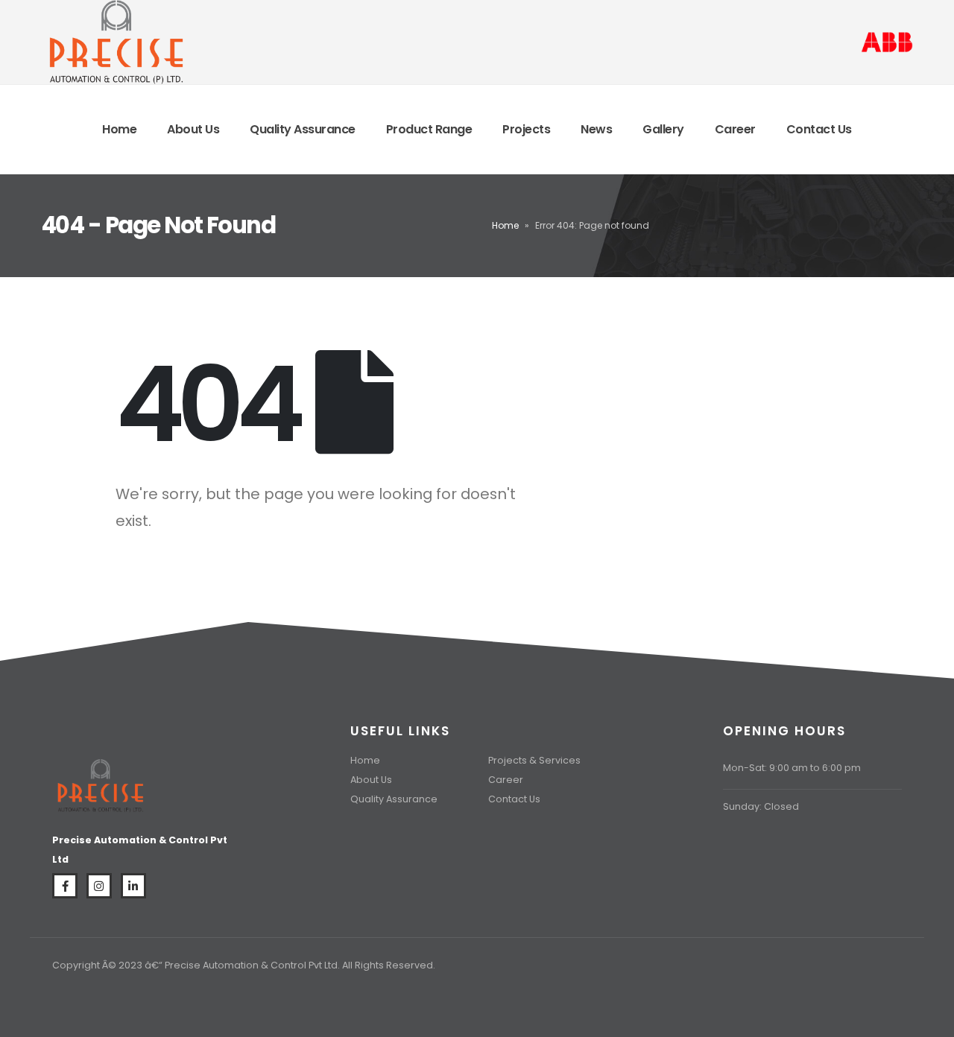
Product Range (429, 129)
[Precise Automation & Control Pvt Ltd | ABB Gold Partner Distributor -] (115, 42)
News (596, 129)
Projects (526, 129)
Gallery (663, 129)
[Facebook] (65, 885)
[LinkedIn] (133, 885)
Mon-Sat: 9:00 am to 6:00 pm (792, 767)
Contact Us (819, 129)
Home (119, 129)
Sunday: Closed (761, 806)
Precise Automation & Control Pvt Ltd (251, 965)
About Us (193, 129)
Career (735, 129)
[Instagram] (99, 885)
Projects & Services (534, 760)
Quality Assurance (303, 129)
